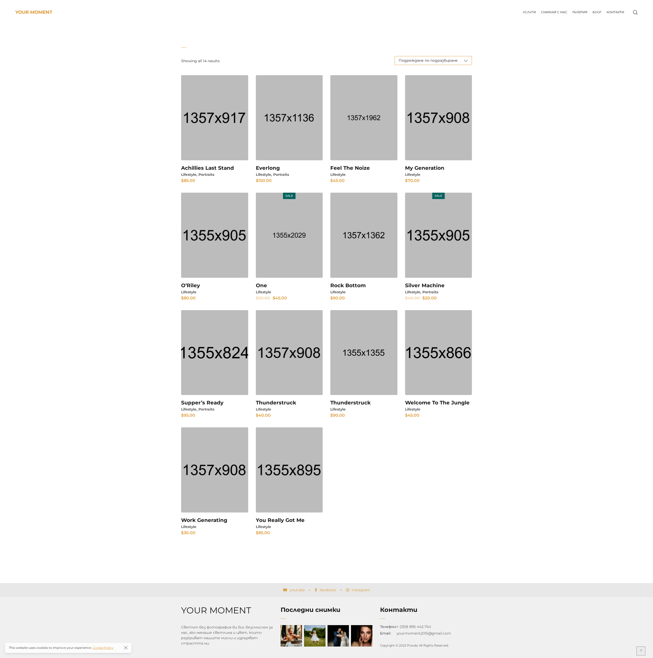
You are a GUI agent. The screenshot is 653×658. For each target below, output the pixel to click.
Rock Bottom (348, 285)
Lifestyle (188, 174)
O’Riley (190, 285)
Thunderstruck (276, 403)
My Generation (424, 168)
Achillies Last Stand (207, 168)
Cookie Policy (103, 648)
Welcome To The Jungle (437, 403)
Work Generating (204, 520)
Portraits (206, 174)
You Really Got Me (280, 520)
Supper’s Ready (202, 403)
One (261, 285)
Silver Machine (425, 285)
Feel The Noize (350, 168)
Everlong (268, 168)
